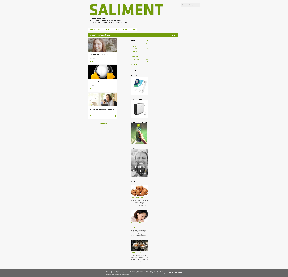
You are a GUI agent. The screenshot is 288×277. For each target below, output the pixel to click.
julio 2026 (134, 46)
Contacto (108, 29)
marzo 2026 (135, 56)
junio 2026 (135, 48)
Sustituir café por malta (137, 252)
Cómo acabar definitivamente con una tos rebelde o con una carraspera (139, 225)
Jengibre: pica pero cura (137, 197)
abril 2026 (134, 54)
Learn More (173, 273)
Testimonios (126, 29)
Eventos (117, 29)
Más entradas (103, 123)
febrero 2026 (135, 59)
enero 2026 (135, 62)
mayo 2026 (135, 51)
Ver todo (174, 35)
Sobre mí (100, 29)
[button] (115, 61)
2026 (132, 43)
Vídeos (134, 29)
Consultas (92, 29)
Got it (180, 273)
